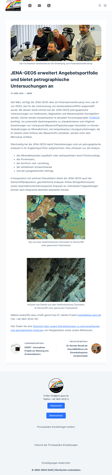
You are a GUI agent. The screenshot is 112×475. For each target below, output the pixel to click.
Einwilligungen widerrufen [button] (56, 462)
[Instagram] (30, 5)
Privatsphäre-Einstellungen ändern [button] (56, 426)
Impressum (56, 405)
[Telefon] (49, 5)
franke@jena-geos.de (89, 315)
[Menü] (105, 5)
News (29, 93)
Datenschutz (56, 415)
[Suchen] (100, 5)
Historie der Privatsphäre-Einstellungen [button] (56, 444)
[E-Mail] (39, 5)
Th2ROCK (94, 117)
